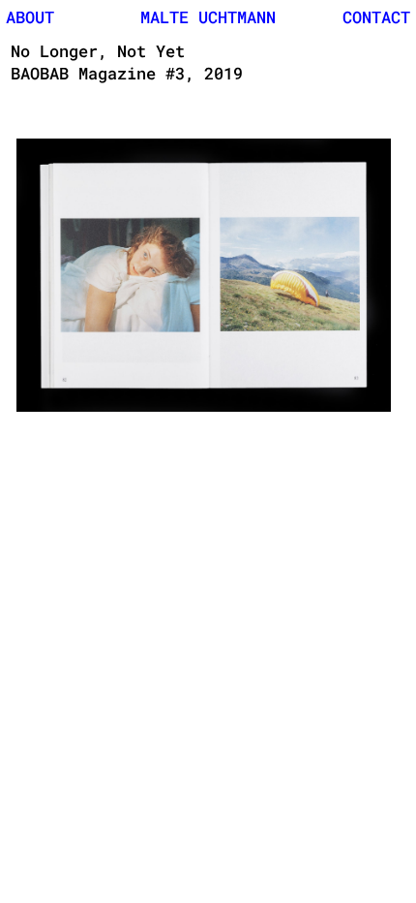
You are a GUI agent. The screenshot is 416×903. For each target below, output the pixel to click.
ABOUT (30, 17)
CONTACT (376, 17)
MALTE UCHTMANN (208, 17)
